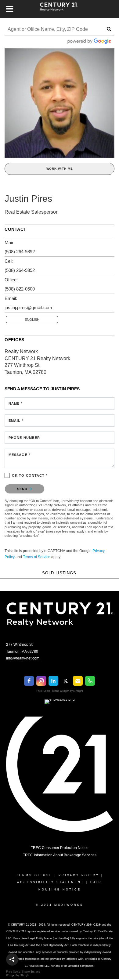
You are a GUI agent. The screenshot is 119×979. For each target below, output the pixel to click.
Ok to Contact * (30, 475)
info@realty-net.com (22, 658)
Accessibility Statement (50, 882)
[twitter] (65, 681)
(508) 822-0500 (20, 288)
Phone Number (24, 437)
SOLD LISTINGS (59, 573)
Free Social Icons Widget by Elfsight (59, 690)
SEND (23, 489)
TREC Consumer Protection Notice (59, 848)
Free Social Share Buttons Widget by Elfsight (23, 973)
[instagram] (41, 681)
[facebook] (29, 681)
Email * (16, 420)
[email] (78, 681)
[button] (12, 959)
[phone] (90, 681)
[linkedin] (53, 681)
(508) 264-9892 (20, 251)
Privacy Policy (79, 875)
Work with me (59, 168)
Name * (16, 403)
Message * (19, 455)
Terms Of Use (34, 875)
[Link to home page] (59, 9)
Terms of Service (36, 557)
